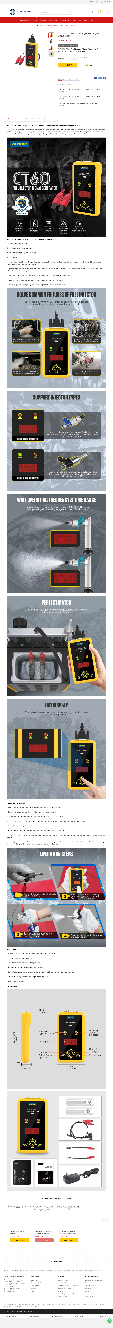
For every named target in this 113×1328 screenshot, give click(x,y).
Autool (90, 65)
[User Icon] (95, 12)
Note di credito (90, 1285)
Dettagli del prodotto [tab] (32, 119)
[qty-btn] (75, 57)
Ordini (87, 1283)
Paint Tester (62, 1296)
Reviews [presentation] (51, 119)
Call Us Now (10, 1291)
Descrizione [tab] (12, 119)
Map (32, 1291)
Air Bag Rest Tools (65, 1288)
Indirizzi (88, 1288)
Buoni (87, 1291)
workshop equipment (66, 1294)
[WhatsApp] (109, 1320)
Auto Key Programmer (66, 1283)
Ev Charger (62, 1291)
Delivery (34, 1280)
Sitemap (34, 1288)
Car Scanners (63, 1280)
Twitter (100, 78)
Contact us (35, 1285)
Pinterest (104, 78)
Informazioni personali (93, 1280)
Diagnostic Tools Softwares (68, 1285)
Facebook (95, 78)
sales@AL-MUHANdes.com (15, 1289)
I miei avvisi (89, 1296)
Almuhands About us (39, 1283)
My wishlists (89, 1294)
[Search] (71, 12)
